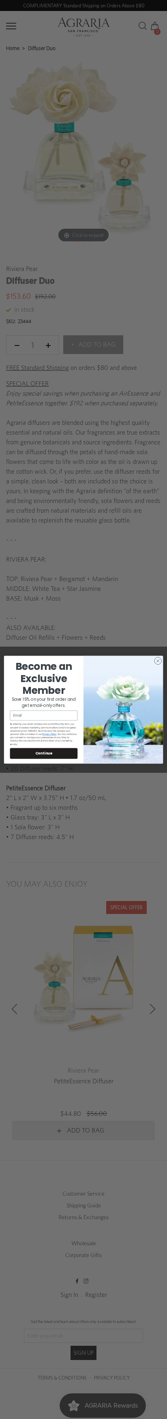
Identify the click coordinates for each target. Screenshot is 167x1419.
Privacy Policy (49, 733)
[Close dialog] (157, 660)
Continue (44, 752)
